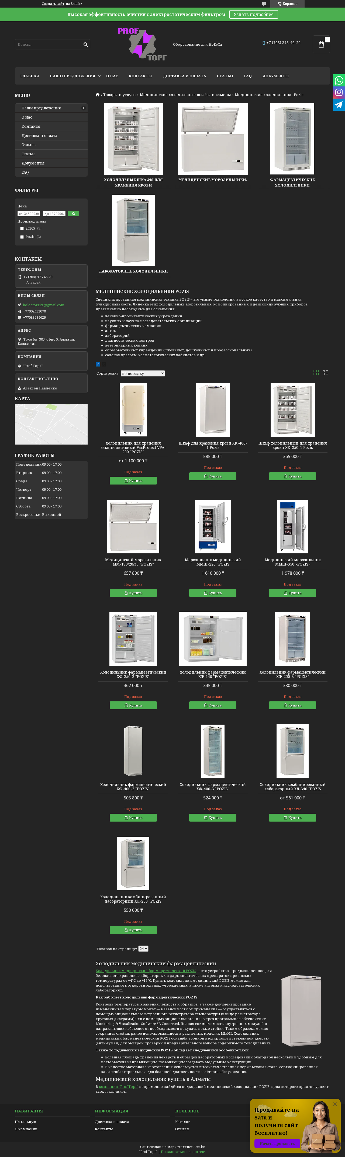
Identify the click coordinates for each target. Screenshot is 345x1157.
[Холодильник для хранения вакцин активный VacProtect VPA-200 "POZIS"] (133, 410)
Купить (135, 480)
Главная (29, 75)
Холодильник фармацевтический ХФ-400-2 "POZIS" (133, 786)
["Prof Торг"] (142, 44)
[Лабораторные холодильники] (133, 230)
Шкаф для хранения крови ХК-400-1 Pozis (213, 445)
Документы (276, 75)
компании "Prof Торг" (118, 1086)
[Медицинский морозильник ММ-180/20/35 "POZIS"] (133, 526)
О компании (26, 1128)
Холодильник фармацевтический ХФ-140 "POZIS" (213, 674)
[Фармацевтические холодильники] (292, 139)
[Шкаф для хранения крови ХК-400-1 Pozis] (213, 410)
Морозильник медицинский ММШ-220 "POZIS (213, 562)
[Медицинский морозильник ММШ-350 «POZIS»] (292, 526)
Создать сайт (53, 4)
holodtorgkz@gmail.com (43, 305)
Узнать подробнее (254, 14)
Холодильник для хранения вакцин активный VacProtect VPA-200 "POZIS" (133, 447)
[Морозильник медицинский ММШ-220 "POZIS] (213, 526)
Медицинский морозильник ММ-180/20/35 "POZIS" (133, 562)
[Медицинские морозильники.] (213, 139)
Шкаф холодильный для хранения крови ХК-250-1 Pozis (292, 445)
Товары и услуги (119, 95)
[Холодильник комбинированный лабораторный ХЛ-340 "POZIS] (292, 751)
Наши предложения (72, 75)
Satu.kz (199, 1147)
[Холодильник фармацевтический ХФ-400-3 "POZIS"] (213, 751)
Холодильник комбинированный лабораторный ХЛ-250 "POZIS (133, 899)
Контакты (140, 75)
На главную (25, 1121)
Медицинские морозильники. (212, 179)
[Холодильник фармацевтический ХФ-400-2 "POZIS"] (133, 751)
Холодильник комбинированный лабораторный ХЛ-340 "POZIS (293, 786)
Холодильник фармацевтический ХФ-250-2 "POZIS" (133, 674)
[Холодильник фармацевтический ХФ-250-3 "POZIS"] (292, 639)
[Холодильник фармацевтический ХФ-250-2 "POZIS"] (133, 639)
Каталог (182, 1121)
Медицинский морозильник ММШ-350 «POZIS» (293, 562)
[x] (104, 365)
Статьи (225, 75)
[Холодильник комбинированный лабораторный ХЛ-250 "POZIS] (133, 863)
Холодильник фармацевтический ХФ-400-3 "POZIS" (213, 786)
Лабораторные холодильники (133, 271)
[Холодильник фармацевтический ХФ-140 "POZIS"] (213, 639)
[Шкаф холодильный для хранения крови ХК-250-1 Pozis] (292, 410)
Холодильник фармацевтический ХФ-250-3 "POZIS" (293, 674)
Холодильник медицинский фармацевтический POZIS (146, 970)
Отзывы (29, 144)
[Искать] (85, 44)
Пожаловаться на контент (183, 1151)
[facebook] (98, 365)
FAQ (248, 75)
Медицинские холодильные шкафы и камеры (185, 95)
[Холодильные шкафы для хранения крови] (133, 139)
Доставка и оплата (184, 75)
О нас (112, 75)
